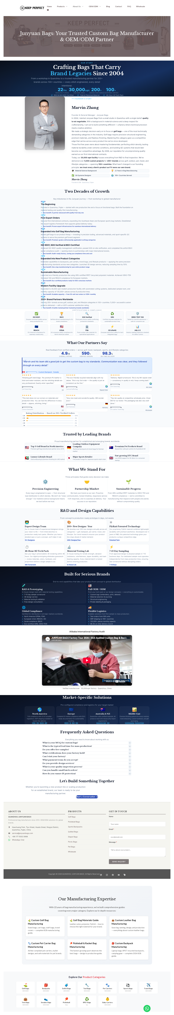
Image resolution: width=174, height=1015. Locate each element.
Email (111, 829)
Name (111, 816)
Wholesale (140, 6)
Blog (108, 6)
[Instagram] (107, 874)
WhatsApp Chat (18, 840)
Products (61, 6)
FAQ (129, 6)
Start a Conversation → (87, 797)
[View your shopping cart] (47, 9)
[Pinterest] (125, 874)
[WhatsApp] (147, 1008)
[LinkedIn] (101, 874)
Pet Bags (71, 847)
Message (113, 842)
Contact (118, 6)
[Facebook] (113, 874)
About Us (77, 6)
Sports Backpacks (75, 827)
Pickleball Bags (74, 822)
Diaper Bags (73, 837)
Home (49, 6)
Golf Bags (72, 817)
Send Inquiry (118, 862)
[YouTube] (119, 874)
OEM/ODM (93, 6)
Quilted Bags (73, 832)
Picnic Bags (72, 842)
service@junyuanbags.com (22, 833)
